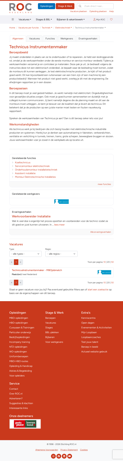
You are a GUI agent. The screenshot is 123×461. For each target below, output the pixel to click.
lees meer (59, 224)
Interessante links (18, 408)
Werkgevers (66, 38)
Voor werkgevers (54, 342)
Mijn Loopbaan (89, 332)
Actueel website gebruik (94, 351)
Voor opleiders (16, 375)
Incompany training (19, 342)
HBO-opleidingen (18, 322)
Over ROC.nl (15, 393)
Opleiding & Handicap (20, 366)
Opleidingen (46, 6)
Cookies (84, 450)
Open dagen (87, 322)
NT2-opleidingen (18, 346)
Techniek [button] (46, 27)
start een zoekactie (98, 289)
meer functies (104, 184)
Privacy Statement (69, 450)
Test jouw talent (89, 342)
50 (112, 262)
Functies (50, 38)
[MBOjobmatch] (61, 201)
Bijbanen (50, 337)
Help (111, 11)
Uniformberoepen (18, 356)
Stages (49, 327)
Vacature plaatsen (78, 11)
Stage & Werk (65, 6)
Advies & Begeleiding (20, 370)
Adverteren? (15, 398)
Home (12, 27)
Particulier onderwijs (20, 332)
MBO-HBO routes (18, 361)
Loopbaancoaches (91, 337)
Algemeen (17, 38)
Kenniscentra (88, 317)
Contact (13, 388)
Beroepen (50, 317)
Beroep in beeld (89, 346)
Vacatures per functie (28, 27)
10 (104, 262)
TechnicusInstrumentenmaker (37, 270)
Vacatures (24, 19)
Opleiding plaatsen (98, 11)
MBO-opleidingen (18, 317)
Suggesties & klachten (21, 403)
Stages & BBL (43, 19)
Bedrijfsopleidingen (19, 337)
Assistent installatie (25, 173)
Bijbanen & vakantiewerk (70, 19)
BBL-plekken (52, 332)
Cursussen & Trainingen (21, 327)
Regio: (48, 249)
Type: (11, 249)
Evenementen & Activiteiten (96, 327)
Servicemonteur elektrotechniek (32, 166)
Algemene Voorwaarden (46, 450)
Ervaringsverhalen (88, 38)
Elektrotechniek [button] (62, 27)
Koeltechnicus (22, 162)
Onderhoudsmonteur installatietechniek (36, 169)
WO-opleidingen (18, 351)
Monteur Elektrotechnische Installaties (35, 176)
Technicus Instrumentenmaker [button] (89, 27)
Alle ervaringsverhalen (100, 232)
